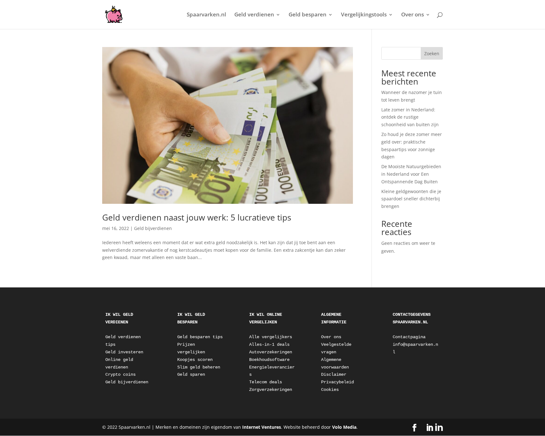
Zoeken (431, 53)
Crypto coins (120, 374)
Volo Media (344, 427)
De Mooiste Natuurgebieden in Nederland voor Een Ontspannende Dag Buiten (411, 174)
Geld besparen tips (200, 336)
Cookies (330, 389)
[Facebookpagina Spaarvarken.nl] (414, 428)
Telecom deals (265, 382)
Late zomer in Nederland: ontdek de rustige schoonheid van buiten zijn (410, 117)
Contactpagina (409, 336)
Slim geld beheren (198, 367)
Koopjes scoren (195, 359)
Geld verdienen (254, 15)
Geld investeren (124, 352)
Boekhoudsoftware (269, 359)
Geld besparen (307, 15)
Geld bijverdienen (153, 228)
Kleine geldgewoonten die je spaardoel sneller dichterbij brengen (411, 198)
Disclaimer (333, 374)
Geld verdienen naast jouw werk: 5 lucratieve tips (196, 217)
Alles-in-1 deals (269, 344)
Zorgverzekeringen (270, 389)
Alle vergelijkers (270, 336)
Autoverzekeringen (270, 352)
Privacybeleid (337, 382)
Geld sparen (191, 374)
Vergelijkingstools (364, 15)
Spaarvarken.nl (206, 15)
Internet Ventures (261, 427)
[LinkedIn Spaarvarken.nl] (434, 427)
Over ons (412, 15)
